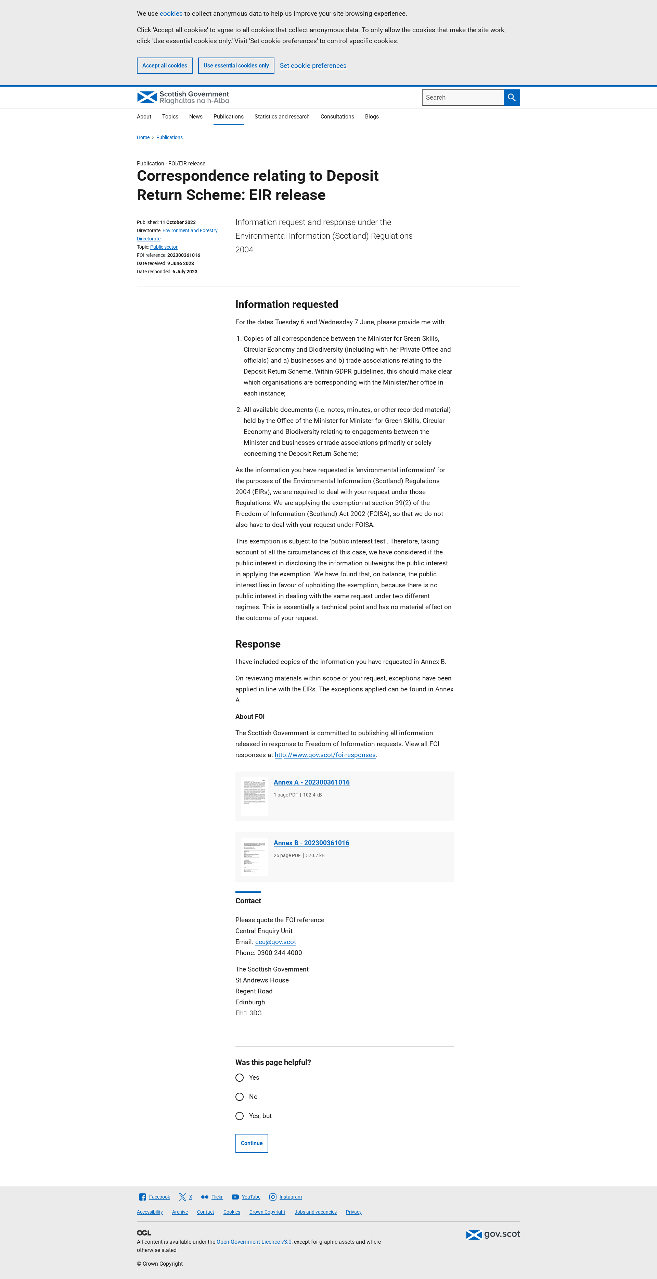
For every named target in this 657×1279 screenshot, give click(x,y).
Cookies (231, 1212)
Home (143, 137)
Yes (254, 1077)
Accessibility (150, 1212)
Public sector (164, 247)
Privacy (354, 1212)
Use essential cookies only (236, 65)
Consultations (337, 116)
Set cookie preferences (313, 66)
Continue (252, 1143)
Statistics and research (282, 116)
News (196, 116)
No (253, 1097)
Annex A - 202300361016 (312, 782)
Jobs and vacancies (316, 1212)
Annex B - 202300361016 (311, 843)
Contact (205, 1212)
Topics (170, 116)
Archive (180, 1212)
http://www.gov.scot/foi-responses (325, 755)
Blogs (372, 116)
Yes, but (260, 1116)
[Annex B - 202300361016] (254, 857)
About (144, 116)
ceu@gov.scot (275, 942)
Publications (229, 116)
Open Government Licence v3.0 (254, 1242)
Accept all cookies (164, 65)
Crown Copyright (267, 1212)
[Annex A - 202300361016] (254, 796)
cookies (171, 13)
